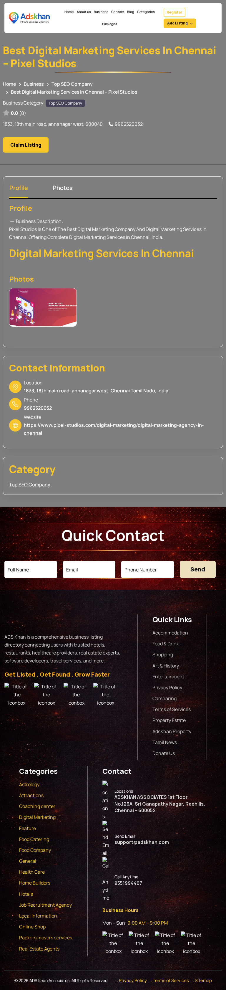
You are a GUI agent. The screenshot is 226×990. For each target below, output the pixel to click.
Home (9, 84)
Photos (21, 279)
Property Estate (169, 720)
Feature (27, 828)
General (27, 861)
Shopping (162, 654)
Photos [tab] (63, 188)
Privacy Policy (167, 687)
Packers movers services (45, 937)
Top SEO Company (72, 84)
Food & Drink (165, 643)
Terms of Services (171, 709)
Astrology (29, 784)
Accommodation (170, 632)
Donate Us (163, 753)
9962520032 (129, 124)
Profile (20, 208)
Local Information (38, 916)
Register (174, 12)
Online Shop (32, 926)
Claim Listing (25, 145)
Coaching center (37, 806)
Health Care (32, 872)
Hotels (26, 894)
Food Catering (34, 839)
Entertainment (168, 676)
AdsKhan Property (171, 731)
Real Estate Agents (39, 949)
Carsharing (164, 698)
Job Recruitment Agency (46, 905)
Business (34, 84)
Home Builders (34, 883)
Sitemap (203, 980)
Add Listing (177, 23)
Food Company (35, 850)
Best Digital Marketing (90, 229)
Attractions (31, 795)
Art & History (165, 665)
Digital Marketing (37, 817)
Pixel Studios (23, 229)
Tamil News (164, 742)
